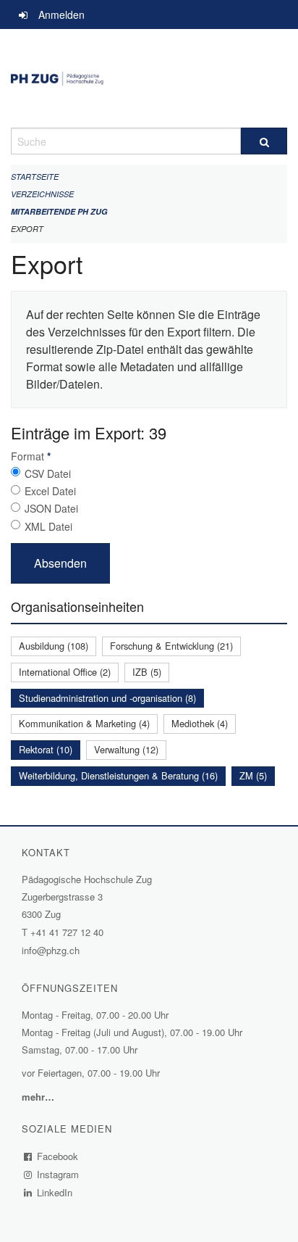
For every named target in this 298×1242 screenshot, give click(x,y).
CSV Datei (48, 473)
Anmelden (61, 14)
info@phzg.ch (51, 950)
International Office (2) (65, 672)
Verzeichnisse (42, 194)
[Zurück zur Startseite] (149, 78)
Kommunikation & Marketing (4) (84, 723)
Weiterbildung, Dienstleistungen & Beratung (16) (118, 775)
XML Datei (48, 526)
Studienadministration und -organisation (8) (107, 698)
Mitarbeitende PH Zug (59, 211)
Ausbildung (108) (53, 646)
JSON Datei (51, 508)
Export (27, 228)
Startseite (35, 176)
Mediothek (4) (199, 723)
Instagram (58, 1174)
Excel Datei (50, 491)
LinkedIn (55, 1192)
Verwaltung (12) (126, 749)
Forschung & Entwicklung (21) (171, 646)
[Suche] (264, 141)
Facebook (58, 1156)
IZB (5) (146, 672)
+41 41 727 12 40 (66, 932)
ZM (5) (253, 775)
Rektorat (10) (45, 749)
